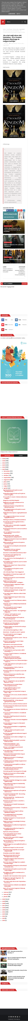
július (5, 482)
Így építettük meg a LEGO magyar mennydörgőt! (13, 837)
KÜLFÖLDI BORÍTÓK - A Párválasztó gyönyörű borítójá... (13, 701)
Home (4, 29)
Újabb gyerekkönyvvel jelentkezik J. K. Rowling (14, 777)
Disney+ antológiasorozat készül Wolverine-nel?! (13, 747)
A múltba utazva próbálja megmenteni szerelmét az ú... (14, 761)
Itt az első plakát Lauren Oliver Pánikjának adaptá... (12, 834)
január (6, 896)
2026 (3, 458)
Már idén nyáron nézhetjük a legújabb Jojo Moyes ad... (14, 525)
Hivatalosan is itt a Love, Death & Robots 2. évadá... (15, 695)
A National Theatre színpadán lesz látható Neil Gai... (13, 506)
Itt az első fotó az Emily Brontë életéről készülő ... (14, 546)
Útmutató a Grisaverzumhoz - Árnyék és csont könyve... (15, 808)
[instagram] (11, 1017)
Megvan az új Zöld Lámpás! (11, 500)
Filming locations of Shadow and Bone (14, 519)
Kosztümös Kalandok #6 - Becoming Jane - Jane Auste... (14, 794)
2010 (3, 920)
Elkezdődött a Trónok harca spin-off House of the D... (14, 574)
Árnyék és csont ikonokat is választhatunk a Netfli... (11, 623)
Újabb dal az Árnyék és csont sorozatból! (15, 698)
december (7, 471)
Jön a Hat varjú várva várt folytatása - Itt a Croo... (14, 882)
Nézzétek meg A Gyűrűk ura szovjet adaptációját (13, 850)
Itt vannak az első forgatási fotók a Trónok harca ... (13, 522)
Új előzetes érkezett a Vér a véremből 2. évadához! (13, 245)
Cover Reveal (9, 29)
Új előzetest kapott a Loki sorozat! (13, 847)
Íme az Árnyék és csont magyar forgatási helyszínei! (12, 607)
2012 (3, 916)
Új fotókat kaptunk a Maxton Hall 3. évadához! (13, 260)
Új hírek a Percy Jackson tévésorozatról (15, 704)
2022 (3, 467)
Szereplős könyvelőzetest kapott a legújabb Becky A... (13, 829)
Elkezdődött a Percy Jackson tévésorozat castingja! (11, 550)
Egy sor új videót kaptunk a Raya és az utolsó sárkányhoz (17, 958)
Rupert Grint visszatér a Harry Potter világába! (17, 971)
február (6, 894)
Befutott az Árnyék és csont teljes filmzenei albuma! (13, 641)
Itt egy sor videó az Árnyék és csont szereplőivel (13, 730)
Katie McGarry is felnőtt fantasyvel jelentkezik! (13, 804)
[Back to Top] (19, 1017)
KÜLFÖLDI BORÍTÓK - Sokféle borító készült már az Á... (13, 798)
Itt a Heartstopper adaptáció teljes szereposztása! (13, 585)
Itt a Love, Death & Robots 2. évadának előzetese (14, 713)
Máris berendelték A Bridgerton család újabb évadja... (14, 780)
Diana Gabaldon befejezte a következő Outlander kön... (15, 866)
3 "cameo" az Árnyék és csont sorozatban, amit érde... (12, 614)
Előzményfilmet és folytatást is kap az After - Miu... (14, 692)
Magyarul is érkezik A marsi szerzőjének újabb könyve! (15, 539)
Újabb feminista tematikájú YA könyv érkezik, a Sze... (14, 822)
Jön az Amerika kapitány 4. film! (12, 630)
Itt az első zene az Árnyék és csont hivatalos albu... (13, 751)
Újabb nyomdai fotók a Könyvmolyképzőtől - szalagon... (13, 581)
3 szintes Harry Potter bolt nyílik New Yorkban (14, 678)
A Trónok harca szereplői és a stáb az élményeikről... (14, 765)
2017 (3, 905)
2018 (3, 903)
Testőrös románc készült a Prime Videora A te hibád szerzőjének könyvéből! (12, 230)
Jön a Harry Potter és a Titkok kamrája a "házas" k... (15, 661)
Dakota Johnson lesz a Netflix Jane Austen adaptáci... (13, 674)
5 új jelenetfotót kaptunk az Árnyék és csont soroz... (14, 791)
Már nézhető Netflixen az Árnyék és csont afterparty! (13, 618)
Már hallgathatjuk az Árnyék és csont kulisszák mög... (14, 510)
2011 (3, 918)
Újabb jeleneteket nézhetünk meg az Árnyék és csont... (14, 787)
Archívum (7, 455)
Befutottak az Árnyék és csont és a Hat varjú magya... (14, 869)
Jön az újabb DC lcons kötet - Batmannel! (12, 532)
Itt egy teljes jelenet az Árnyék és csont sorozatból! (15, 664)
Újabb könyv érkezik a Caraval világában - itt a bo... (15, 720)
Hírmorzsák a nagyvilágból (19, 29)
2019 (3, 901)
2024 (3, 463)
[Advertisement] (14, 400)
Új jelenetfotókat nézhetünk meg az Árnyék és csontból (14, 754)
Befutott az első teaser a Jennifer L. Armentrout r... (14, 801)
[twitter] (13, 1017)
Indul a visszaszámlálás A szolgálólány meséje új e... (14, 727)
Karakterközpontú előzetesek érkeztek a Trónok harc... (15, 706)
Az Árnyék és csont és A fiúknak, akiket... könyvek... (15, 601)
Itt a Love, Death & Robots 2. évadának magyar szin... (14, 654)
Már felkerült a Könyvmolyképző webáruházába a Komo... (13, 768)
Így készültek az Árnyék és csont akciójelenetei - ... (12, 490)
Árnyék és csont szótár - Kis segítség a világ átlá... (14, 611)
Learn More (11, 13)
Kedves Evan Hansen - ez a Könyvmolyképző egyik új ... (12, 744)
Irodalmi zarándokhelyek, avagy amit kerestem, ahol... (14, 590)
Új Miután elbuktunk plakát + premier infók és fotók (14, 740)
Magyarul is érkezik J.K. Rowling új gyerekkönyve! (13, 758)
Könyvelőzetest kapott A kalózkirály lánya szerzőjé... (14, 784)
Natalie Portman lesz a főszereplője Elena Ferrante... (13, 773)
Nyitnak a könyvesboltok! (11, 831)
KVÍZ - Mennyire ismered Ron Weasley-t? (15, 952)
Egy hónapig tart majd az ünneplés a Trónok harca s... (14, 841)
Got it (18, 13)
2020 (3, 899)
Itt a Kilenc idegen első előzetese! (13, 588)
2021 (3, 469)
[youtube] (17, 1017)
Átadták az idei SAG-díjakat (11, 853)
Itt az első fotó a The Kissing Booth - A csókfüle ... (14, 558)
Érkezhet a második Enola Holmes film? (14, 553)
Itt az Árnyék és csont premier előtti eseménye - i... (13, 650)
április (5, 488)
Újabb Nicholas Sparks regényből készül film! (15, 513)
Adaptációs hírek (8, 226)
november (7, 473)
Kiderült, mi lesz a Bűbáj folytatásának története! (14, 604)
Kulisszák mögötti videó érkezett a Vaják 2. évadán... (13, 859)
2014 (3, 912)
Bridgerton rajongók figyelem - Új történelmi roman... (13, 878)
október (6, 475)
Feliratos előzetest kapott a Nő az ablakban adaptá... (13, 811)
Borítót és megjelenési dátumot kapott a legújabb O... (15, 734)
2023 (3, 465)
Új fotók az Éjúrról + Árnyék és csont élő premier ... (14, 671)
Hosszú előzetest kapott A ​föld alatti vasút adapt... (14, 723)
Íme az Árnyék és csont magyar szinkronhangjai (12, 634)
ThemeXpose (17, 1019)
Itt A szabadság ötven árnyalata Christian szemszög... (12, 815)
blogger (24, 283)
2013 (3, 914)
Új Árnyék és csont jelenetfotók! (12, 644)
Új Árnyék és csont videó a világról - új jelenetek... (14, 737)
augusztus (7, 479)
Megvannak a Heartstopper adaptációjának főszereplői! (12, 657)
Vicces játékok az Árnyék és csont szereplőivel (13, 569)
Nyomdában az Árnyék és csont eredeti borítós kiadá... (15, 562)
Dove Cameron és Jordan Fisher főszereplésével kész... (12, 685)
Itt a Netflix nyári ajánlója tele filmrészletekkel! (12, 555)
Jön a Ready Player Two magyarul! (13, 572)
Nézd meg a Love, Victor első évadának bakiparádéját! (15, 964)
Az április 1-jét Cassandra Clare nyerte (14, 876)
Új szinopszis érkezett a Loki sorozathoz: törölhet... (15, 529)
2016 (3, 907)
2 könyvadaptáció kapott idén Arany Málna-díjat (14, 597)
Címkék (21, 455)
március (6, 892)
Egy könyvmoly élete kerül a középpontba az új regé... (11, 855)
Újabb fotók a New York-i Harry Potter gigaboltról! (14, 565)
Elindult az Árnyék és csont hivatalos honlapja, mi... (14, 578)
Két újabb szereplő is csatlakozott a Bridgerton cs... (13, 873)
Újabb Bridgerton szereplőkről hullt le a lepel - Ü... (14, 844)
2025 (3, 461)
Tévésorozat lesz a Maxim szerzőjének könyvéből (14, 885)
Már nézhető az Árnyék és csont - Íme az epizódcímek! (15, 638)
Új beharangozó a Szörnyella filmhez (14, 621)
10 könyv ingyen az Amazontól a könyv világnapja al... (14, 627)
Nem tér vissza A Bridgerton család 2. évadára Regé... (14, 862)
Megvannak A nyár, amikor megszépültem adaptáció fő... (12, 536)
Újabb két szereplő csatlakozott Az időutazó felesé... (13, 503)
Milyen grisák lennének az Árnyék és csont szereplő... (14, 543)
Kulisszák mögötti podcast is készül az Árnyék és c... (14, 716)
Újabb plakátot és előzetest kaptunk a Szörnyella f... (14, 825)
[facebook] (9, 1017)
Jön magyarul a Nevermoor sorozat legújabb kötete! (14, 516)
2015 (3, 910)
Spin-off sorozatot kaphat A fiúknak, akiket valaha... (14, 889)
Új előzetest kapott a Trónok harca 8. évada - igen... (14, 818)
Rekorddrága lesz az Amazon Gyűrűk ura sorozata (15, 710)
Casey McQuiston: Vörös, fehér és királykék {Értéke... (13, 668)
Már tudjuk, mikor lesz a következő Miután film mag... (13, 647)
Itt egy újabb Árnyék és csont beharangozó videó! (11, 688)
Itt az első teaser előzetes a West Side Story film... (14, 594)
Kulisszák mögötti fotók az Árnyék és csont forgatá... (14, 494)
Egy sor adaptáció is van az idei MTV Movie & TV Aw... (13, 681)
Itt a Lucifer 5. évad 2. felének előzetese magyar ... (15, 497)
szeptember (7, 477)
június (5, 484)
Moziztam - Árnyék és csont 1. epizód (14, 632)
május (5, 486)
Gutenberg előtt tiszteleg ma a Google (14, 771)
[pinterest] (15, 1017)
